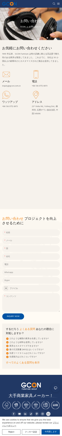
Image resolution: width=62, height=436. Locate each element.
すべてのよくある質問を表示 (23, 363)
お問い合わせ (35, 26)
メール (6, 82)
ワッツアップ (10, 102)
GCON (23, 26)
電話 (34, 82)
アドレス (37, 102)
